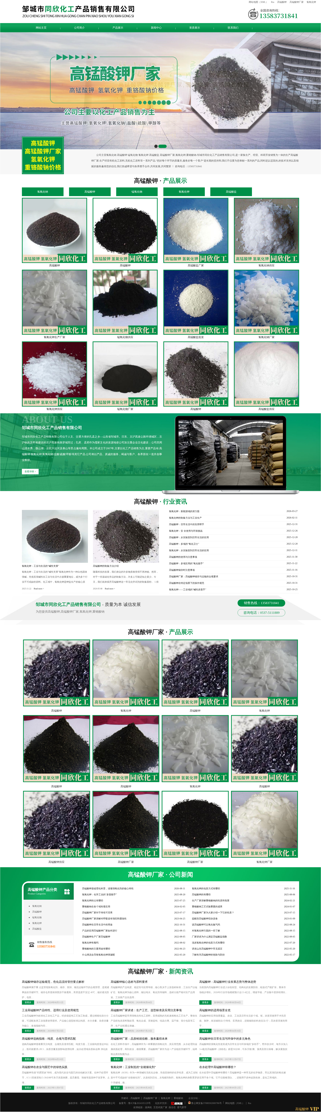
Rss (272, 2)
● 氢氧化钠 (35, 906)
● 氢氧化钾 (35, 923)
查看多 (28, 1002)
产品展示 (118, 27)
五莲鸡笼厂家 (160, 1107)
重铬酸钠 (178, 1098)
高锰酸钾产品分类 (42, 891)
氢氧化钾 (311, 2)
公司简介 (79, 27)
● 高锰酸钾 (35, 912)
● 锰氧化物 (35, 917)
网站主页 (41, 27)
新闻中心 (156, 27)
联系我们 (233, 27)
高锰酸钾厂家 (297, 2)
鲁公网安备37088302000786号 (206, 1103)
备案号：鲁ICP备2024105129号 (135, 1103)
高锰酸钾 (282, 2)
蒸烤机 (148, 1107)
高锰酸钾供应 (56, 862)
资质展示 (194, 27)
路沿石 (172, 1107)
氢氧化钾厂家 (264, 862)
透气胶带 (181, 1107)
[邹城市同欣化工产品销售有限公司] (134, 11)
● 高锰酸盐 (35, 929)
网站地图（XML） (258, 2)
